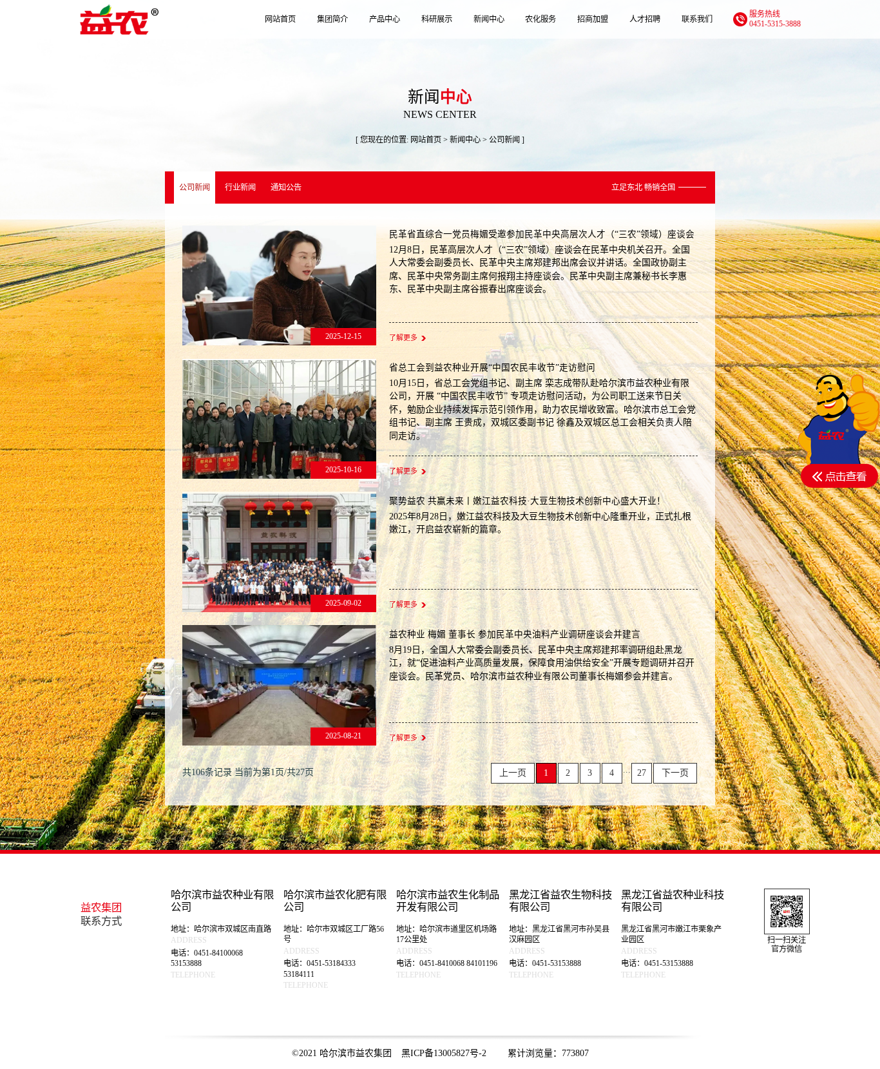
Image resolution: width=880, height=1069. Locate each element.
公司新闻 (194, 187)
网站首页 (425, 139)
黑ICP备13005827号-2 (445, 1053)
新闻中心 (465, 139)
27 (641, 773)
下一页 (675, 773)
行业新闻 (240, 187)
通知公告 (286, 187)
